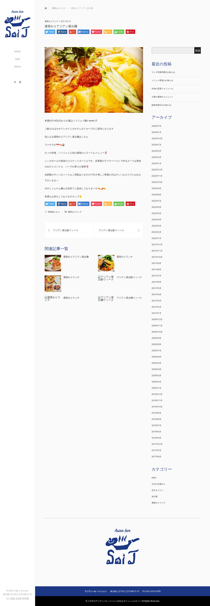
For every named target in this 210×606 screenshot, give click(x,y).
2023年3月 (156, 151)
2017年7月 (156, 450)
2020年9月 (156, 338)
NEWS (17, 51)
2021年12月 (157, 244)
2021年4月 (156, 294)
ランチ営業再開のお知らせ (163, 72)
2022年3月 (156, 225)
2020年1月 (156, 388)
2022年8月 (156, 194)
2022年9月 (156, 188)
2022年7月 (156, 200)
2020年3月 (156, 375)
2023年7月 (156, 144)
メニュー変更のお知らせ (162, 80)
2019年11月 (157, 400)
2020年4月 (156, 369)
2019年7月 (156, 425)
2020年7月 (156, 350)
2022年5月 (156, 213)
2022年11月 (157, 175)
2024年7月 (156, 126)
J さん (57, 211)
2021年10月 (157, 257)
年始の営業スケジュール (162, 88)
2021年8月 (156, 269)
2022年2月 (156, 232)
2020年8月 (156, 344)
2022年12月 (157, 169)
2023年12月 (157, 138)
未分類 (155, 496)
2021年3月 (156, 300)
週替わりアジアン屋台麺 (76, 256)
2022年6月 (156, 207)
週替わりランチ (51, 21)
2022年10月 (157, 182)
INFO (154, 477)
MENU (17, 66)
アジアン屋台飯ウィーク (129, 277)
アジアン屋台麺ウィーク (129, 297)
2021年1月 (156, 313)
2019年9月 (156, 412)
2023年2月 (156, 157)
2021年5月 (156, 288)
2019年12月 (157, 394)
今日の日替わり (158, 484)
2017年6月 (156, 456)
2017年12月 (157, 444)
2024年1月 (156, 132)
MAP (17, 59)
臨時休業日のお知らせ (161, 105)
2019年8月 (156, 419)
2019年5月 (156, 437)
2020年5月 (156, 363)
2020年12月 (157, 319)
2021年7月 (156, 275)
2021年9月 (156, 263)
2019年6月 (156, 431)
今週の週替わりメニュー (162, 96)
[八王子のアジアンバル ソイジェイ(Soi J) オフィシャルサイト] (17, 36)
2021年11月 (157, 250)
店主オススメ (157, 490)
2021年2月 (156, 306)
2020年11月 (157, 325)
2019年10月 (157, 406)
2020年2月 (156, 381)
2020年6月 (156, 356)
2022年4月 (156, 219)
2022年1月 (156, 238)
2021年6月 (156, 282)
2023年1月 (156, 163)
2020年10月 (157, 331)
